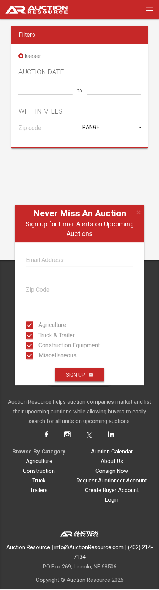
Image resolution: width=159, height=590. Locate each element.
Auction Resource (28, 547)
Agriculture (40, 324)
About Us (112, 461)
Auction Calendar (112, 451)
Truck (38, 480)
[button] (113, 127)
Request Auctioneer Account (112, 480)
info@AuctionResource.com (89, 547)
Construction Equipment (40, 345)
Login (111, 499)
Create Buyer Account (112, 490)
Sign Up (75, 375)
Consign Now (111, 471)
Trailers (39, 490)
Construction (39, 471)
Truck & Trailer (40, 334)
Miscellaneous (40, 355)
